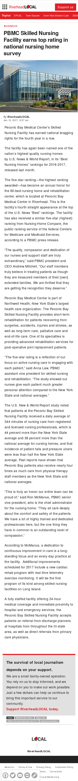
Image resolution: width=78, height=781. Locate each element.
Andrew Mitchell (24, 718)
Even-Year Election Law (56, 15)
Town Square (33, 15)
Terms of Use (25, 767)
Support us (65, 7)
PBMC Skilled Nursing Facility (23, 721)
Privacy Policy (43, 767)
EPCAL (18, 15)
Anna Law (40, 718)
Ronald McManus (49, 721)
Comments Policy (64, 767)
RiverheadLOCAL (18, 117)
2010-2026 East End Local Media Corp (40, 777)
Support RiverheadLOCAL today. (32, 709)
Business (10, 26)
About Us (9, 767)
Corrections (56, 771)
